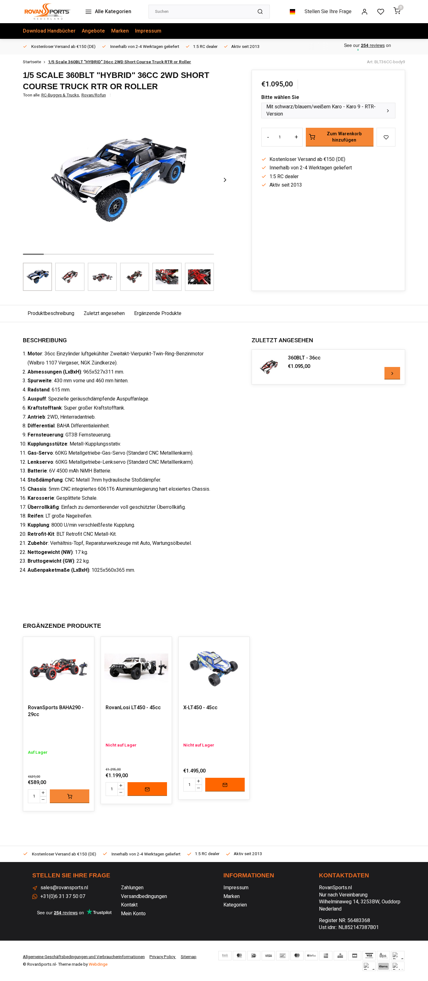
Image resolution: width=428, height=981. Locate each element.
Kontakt (129, 904)
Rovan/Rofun (93, 95)
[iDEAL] (253, 955)
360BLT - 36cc (304, 357)
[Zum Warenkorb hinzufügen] (69, 796)
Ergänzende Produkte (157, 313)
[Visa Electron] (369, 955)
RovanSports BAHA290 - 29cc (56, 711)
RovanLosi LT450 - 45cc (133, 707)
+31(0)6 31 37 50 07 (62, 896)
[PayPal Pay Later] (369, 966)
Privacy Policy (162, 957)
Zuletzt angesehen (104, 313)
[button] (225, 180)
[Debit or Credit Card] (398, 966)
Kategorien (235, 904)
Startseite (32, 62)
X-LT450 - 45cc (200, 707)
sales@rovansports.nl (64, 887)
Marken (120, 31)
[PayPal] (398, 955)
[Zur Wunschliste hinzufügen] (84, 646)
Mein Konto (133, 913)
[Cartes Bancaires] (354, 955)
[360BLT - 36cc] (269, 366)
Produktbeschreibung (51, 313)
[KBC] (340, 955)
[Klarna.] (383, 966)
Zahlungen (132, 887)
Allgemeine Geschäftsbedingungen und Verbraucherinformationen (84, 957)
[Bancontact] (282, 955)
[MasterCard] (239, 955)
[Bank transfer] (225, 955)
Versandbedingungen (144, 896)
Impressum (148, 31)
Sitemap (188, 957)
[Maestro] (297, 955)
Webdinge (98, 964)
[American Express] (325, 955)
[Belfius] (311, 955)
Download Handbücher (49, 31)
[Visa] (268, 955)
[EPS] (383, 955)
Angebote (93, 31)
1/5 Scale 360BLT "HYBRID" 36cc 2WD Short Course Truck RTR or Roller (119, 62)
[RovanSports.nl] (47, 11)
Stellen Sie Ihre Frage (328, 11)
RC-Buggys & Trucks (60, 95)
